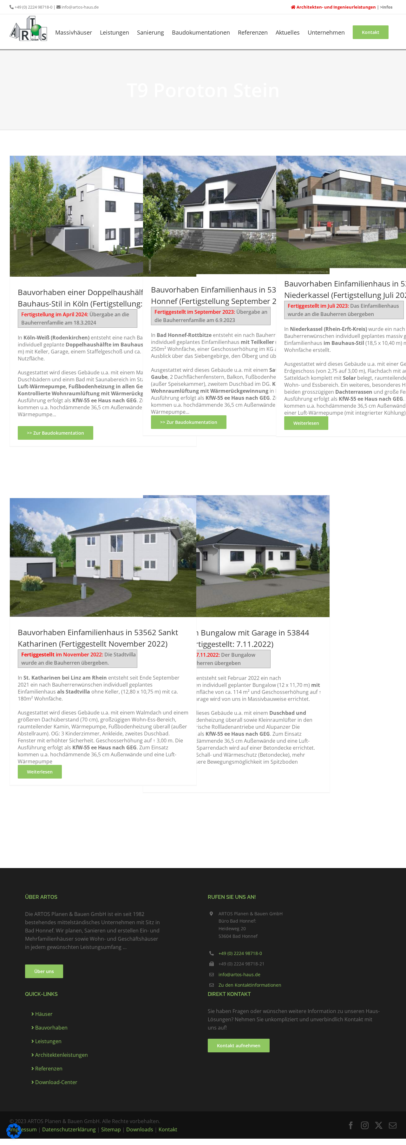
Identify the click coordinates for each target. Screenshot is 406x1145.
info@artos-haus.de (80, 7)
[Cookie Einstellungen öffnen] (14, 1130)
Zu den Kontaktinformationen (250, 985)
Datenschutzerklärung (69, 1129)
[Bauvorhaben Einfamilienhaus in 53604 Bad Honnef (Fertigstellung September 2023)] (236, 215)
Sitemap (111, 1129)
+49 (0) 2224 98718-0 (33, 7)
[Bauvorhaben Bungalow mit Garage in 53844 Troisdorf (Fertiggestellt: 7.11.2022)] (236, 556)
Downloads (139, 1129)
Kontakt (168, 1129)
